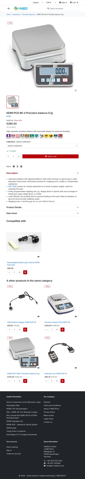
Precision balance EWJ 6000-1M (57, 322)
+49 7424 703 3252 (54, 461)
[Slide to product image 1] (12, 102)
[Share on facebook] (13, 166)
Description (12, 173)
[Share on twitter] (17, 166)
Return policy (49, 415)
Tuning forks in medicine (16, 431)
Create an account (13, 454)
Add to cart (50, 156)
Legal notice (48, 419)
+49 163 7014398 (53, 463)
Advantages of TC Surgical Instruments (21, 434)
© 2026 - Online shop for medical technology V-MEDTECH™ (42, 476)
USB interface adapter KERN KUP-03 (21, 322)
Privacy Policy (49, 412)
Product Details (14, 207)
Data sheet (11, 213)
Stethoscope (11, 428)
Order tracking (12, 447)
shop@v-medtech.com (55, 466)
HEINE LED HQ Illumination (16, 409)
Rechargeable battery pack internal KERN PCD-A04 (23, 263)
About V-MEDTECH (51, 409)
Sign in (9, 450)
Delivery (47, 402)
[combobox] (62, 8)
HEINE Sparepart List (14, 421)
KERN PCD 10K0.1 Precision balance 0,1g (23, 374)
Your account (11, 442)
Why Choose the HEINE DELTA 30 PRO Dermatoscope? (21, 416)
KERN (8, 116)
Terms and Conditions (52, 405)
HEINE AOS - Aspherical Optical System (21, 424)
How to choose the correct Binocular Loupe (23, 402)
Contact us (48, 422)
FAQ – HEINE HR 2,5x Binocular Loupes (21, 412)
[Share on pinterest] (21, 166)
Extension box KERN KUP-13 (56, 374)
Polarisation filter (13, 405)
